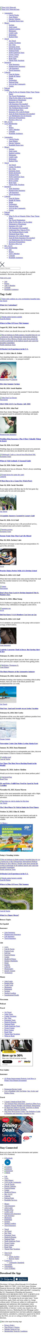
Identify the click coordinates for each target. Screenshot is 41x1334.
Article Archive (14, 1257)
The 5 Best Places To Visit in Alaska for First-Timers (19, 807)
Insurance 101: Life (15, 102)
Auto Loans (13, 27)
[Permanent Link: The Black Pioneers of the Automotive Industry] (9, 665)
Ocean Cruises (14, 54)
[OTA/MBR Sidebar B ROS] (16, 851)
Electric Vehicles (14, 19)
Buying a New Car (15, 120)
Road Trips (12, 58)
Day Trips (12, 45)
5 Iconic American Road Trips (14, 1102)
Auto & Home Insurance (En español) (22, 114)
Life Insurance (14, 68)
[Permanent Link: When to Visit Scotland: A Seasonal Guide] (18, 455)
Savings (11, 25)
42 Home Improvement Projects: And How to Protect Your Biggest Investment (20, 1079)
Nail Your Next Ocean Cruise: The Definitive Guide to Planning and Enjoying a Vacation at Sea (22, 1112)
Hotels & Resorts (15, 49)
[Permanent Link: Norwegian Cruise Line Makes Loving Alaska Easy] (8, 737)
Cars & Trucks (14, 15)
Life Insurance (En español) (18, 104)
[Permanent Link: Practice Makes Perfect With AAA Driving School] (8, 564)
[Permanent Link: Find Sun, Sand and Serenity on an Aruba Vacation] (8, 702)
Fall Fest (7, 953)
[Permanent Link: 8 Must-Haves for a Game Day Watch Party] (12, 475)
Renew (11, 127)
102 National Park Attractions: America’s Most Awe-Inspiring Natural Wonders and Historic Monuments (22, 1105)
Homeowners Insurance (17, 66)
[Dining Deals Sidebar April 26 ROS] (16, 1143)
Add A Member (14, 129)
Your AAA (8, 1253)
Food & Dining (14, 74)
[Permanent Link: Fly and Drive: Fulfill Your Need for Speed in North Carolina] (6, 777)
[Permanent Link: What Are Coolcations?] (20, 299)
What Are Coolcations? (8, 305)
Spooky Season (9, 971)
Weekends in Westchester (17, 100)
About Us (7, 1255)
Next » (5, 823)
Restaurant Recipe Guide (13, 1089)
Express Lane (9, 951)
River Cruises (13, 56)
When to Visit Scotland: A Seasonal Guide (15, 461)
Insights (7, 965)
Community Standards (16, 1263)
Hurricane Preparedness (17, 118)
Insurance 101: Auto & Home (19, 112)
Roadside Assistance (16, 133)
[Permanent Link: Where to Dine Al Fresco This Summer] (11, 317)
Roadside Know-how (16, 21)
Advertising (8, 1266)
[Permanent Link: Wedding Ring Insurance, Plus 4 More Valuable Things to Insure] (8, 432)
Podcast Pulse (13, 82)
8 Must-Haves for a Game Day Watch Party (16, 481)
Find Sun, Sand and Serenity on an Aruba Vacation (19, 708)
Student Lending (14, 29)
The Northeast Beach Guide (18, 108)
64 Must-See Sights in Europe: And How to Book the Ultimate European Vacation (21, 1108)
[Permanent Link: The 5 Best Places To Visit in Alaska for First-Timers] (14, 801)
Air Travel (12, 41)
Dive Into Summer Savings (10, 384)
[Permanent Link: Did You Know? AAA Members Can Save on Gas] (5, 608)
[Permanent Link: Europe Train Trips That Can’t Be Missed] (6, 530)
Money (6, 23)
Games (11, 86)
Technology (13, 80)
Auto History (13, 17)
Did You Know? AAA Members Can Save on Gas (18, 615)
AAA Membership (10, 124)
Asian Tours (8, 1014)
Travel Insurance (14, 70)
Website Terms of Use (12, 1329)
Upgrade (12, 131)
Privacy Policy (9, 1325)
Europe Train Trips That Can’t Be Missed (15, 536)
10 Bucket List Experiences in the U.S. (14, 349)
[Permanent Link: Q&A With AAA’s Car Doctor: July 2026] (8, 398)
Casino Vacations (15, 43)
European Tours (14, 47)
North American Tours (16, 53)
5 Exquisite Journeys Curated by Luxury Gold (17, 516)
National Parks (14, 51)
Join (10, 126)
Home (11, 78)
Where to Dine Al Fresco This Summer (14, 323)
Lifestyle (7, 72)
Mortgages (12, 31)
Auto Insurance (14, 64)
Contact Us (8, 1261)
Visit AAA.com (5, 278)
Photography (8, 969)
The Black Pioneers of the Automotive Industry (17, 672)
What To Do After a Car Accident (20, 98)
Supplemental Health (11, 995)
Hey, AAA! (8, 122)
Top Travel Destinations (17, 96)
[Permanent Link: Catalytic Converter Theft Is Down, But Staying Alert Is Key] (8, 643)
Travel (6, 39)
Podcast (7, 88)
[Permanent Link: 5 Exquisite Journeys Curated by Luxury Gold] (8, 509)
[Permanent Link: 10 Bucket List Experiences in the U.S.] (20, 343)
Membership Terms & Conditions (15, 1331)
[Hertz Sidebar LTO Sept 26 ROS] (16, 1065)
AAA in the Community (17, 84)
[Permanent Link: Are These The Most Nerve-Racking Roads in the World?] (5, 757)
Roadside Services (10, 1200)
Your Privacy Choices (11, 1327)
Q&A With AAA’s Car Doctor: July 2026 (15, 404)
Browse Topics (14, 1259)
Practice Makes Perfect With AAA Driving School (18, 571)
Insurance (7, 62)
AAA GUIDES (9, 1268)
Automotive (8, 13)
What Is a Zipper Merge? (9, 915)
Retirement (12, 35)
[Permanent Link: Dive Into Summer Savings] (8, 378)
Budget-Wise (13, 37)
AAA (2, 566)
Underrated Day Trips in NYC (19, 106)
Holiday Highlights (11, 961)
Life (5, 1176)
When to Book (9, 1036)
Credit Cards (13, 33)
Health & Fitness (14, 76)
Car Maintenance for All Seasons (20, 116)
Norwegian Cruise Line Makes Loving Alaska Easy (19, 743)
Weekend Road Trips (16, 110)
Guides (6, 90)
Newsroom (4, 400)
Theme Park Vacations (16, 60)
